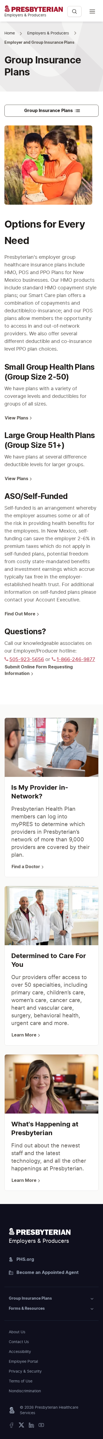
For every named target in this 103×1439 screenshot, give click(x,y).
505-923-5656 (26, 659)
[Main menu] (92, 11)
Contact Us (19, 1342)
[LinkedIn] (31, 1426)
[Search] (74, 11)
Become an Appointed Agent (47, 1272)
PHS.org (25, 1259)
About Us (17, 1332)
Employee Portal (23, 1362)
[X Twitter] (21, 1426)
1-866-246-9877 (76, 659)
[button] (51, 1299)
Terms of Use (20, 1381)
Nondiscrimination (25, 1391)
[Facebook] (11, 1426)
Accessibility (20, 1352)
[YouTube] (41, 1426)
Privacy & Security (25, 1371)
